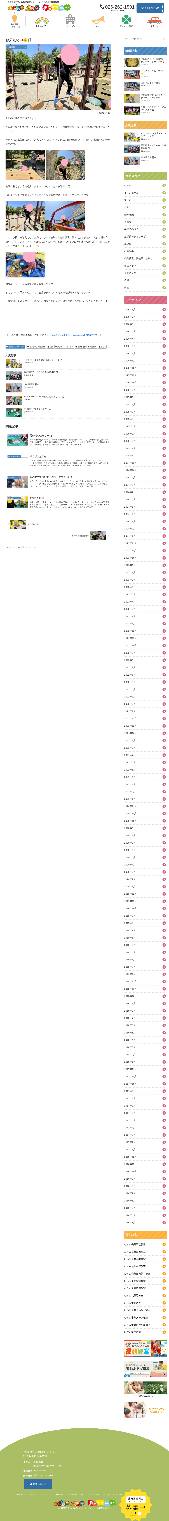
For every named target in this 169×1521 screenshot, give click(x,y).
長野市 (103, 347)
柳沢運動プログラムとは (26, 1494)
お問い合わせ (152, 8)
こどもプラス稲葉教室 (37, 347)
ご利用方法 (58, 1494)
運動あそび (82, 347)
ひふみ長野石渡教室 (135, 1244)
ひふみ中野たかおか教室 (137, 1324)
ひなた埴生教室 (132, 1332)
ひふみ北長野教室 (133, 1295)
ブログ (68, 1494)
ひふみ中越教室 (132, 1303)
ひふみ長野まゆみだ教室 (137, 1310)
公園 (51, 347)
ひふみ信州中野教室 (135, 1266)
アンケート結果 (93, 1494)
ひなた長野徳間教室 (135, 1288)
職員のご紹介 (79, 1494)
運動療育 (93, 347)
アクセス (105, 1494)
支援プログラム (45, 1494)
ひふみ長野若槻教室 (135, 1259)
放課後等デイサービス (16, 347)
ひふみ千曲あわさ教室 (136, 1317)
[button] (164, 38)
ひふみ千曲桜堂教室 (135, 1281)
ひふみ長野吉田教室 (135, 1251)
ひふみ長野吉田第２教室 (137, 1273)
